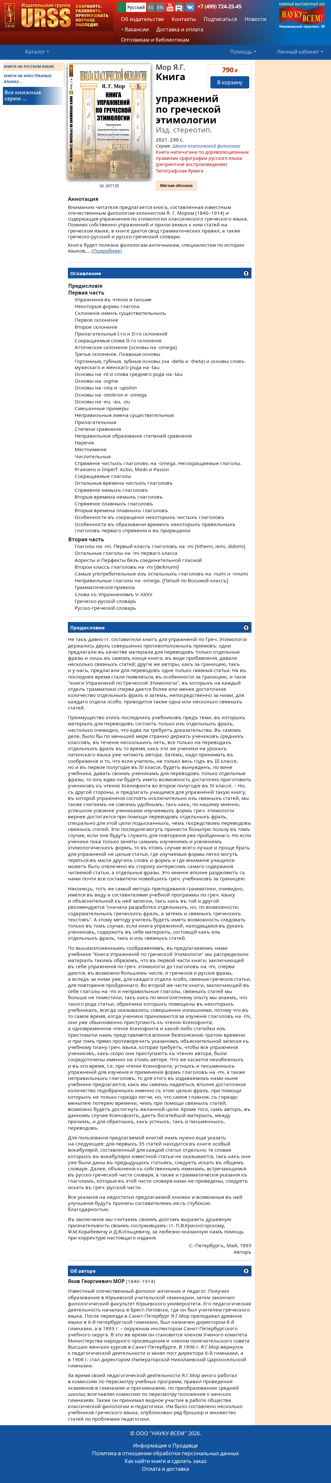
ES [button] (151, 7)
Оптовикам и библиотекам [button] (155, 39)
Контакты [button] (184, 19)
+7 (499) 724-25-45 (219, 6)
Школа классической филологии (206, 146)
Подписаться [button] (220, 19)
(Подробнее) (106, 250)
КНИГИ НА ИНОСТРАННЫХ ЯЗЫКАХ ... (27, 78)
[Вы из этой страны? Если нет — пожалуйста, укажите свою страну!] (121, 7)
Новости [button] (255, 19)
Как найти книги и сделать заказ (166, 1461)
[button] (170, 7)
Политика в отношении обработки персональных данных (165, 1453)
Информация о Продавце (165, 1445)
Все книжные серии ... (23, 95)
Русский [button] (136, 7)
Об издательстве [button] (142, 19)
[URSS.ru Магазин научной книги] (56, 15)
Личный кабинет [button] (298, 51)
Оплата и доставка (165, 1468)
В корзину (229, 82)
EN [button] (160, 7)
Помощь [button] (241, 51)
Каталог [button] (35, 51)
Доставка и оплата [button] (179, 29)
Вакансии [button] (136, 29)
